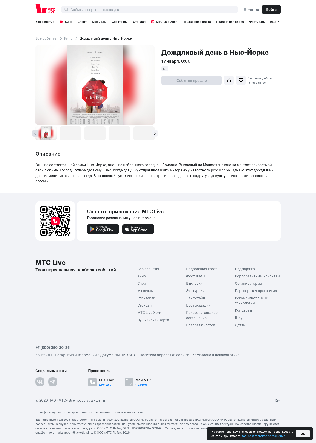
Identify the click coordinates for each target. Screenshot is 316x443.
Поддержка (245, 268)
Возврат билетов (200, 324)
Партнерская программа (256, 290)
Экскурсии (195, 290)
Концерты (243, 310)
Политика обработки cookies (164, 354)
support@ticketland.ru (77, 432)
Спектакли (120, 21)
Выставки (194, 283)
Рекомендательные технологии (251, 300)
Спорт (82, 21)
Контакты (43, 354)
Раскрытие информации (76, 354)
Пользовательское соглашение (202, 315)
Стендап (139, 21)
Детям (240, 324)
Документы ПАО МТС (118, 354)
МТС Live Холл (166, 21)
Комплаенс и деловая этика (215, 354)
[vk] (39, 381)
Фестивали (257, 21)
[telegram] (52, 381)
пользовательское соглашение (263, 436)
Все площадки (198, 305)
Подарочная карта (230, 21)
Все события (44, 21)
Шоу (238, 317)
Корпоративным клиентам (257, 275)
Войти (271, 9)
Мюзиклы (99, 21)
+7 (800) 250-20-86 (52, 347)
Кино (68, 21)
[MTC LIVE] (45, 8)
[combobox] (154, 9)
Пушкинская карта (197, 21)
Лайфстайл (195, 297)
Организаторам (248, 283)
